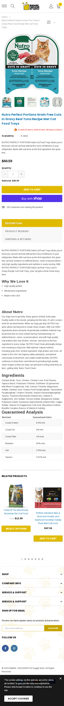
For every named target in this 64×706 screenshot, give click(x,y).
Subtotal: (7, 181)
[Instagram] (14, 648)
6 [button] (39, 559)
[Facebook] (5, 648)
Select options (16, 528)
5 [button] (35, 559)
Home (5, 17)
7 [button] (42, 559)
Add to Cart (32, 189)
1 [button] (22, 559)
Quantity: (7, 168)
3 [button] (29, 559)
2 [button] (25, 559)
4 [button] (32, 559)
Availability (8, 136)
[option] (32, 63)
